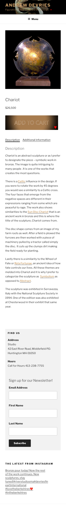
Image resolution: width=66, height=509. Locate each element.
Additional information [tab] (37, 139)
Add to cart (31, 122)
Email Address (18, 387)
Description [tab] (12, 139)
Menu (35, 19)
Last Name (16, 423)
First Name (16, 405)
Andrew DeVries (28, 5)
